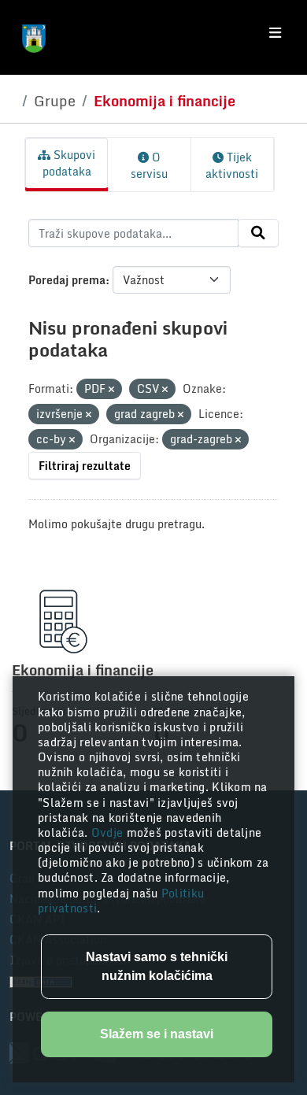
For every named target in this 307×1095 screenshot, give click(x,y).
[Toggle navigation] (275, 33)
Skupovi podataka (69, 163)
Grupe (55, 101)
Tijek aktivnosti (231, 165)
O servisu (149, 165)
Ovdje (109, 832)
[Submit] (258, 233)
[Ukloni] (111, 390)
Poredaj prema (66, 280)
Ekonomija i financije (164, 101)
